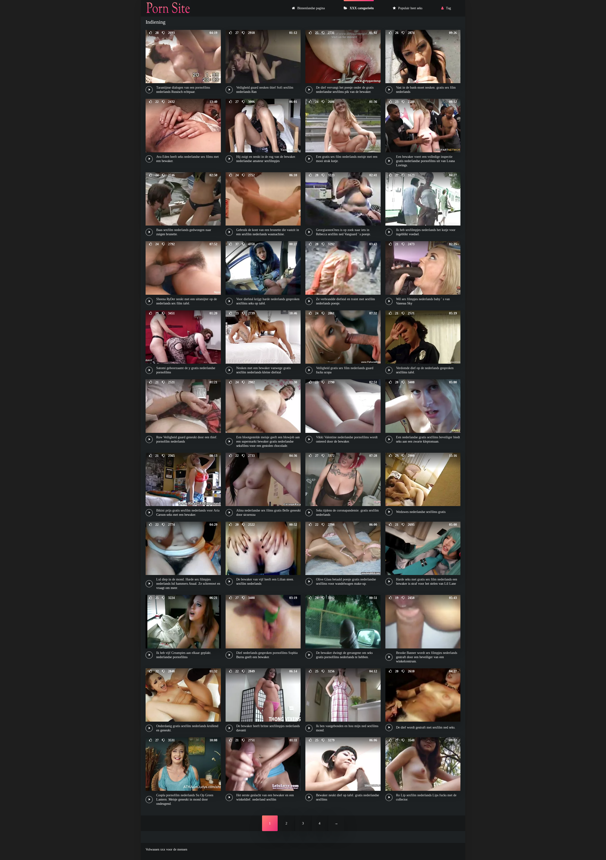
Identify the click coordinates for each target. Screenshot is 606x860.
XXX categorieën (362, 8)
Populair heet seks (410, 8)
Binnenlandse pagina (311, 8)
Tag (448, 8)
